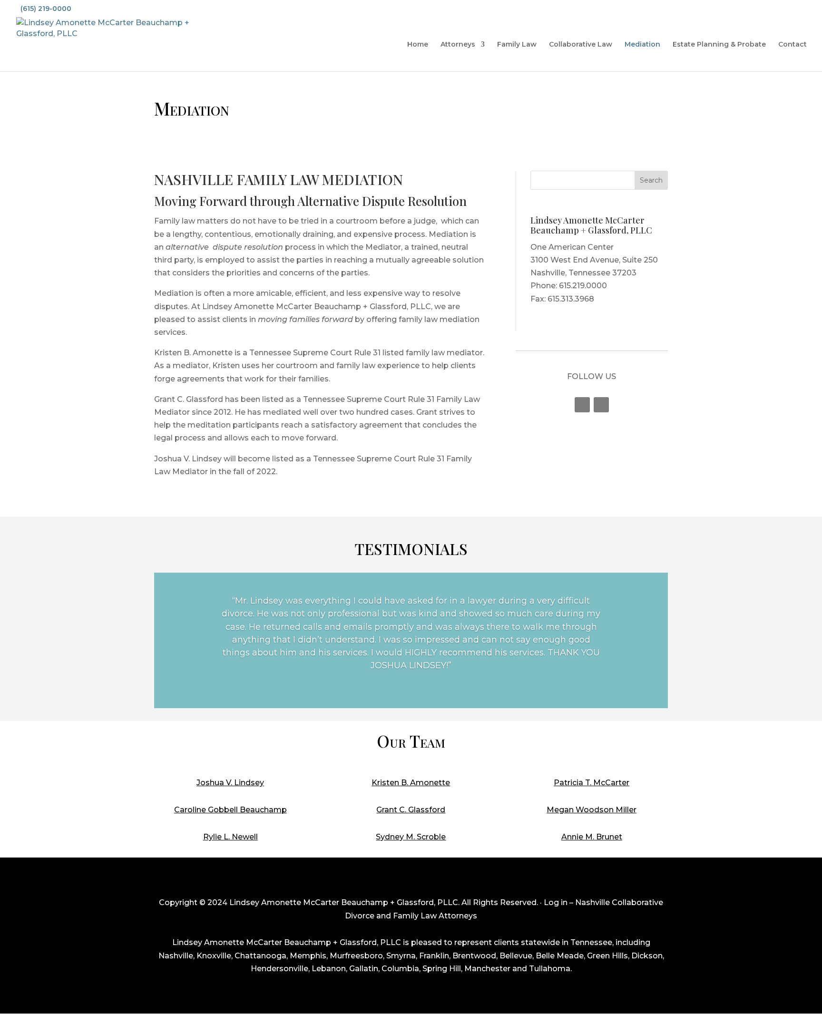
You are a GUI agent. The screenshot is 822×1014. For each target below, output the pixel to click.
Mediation (642, 45)
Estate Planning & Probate (719, 45)
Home (417, 45)
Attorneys (457, 45)
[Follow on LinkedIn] (601, 404)
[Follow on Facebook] (582, 404)
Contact (792, 45)
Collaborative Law (580, 45)
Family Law (517, 45)
